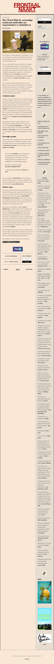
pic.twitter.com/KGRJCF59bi (12, 166)
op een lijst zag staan (18, 184)
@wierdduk (15, 153)
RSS (45, 644)
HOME (18, 269)
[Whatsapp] (17, 242)
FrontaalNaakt (27, 7)
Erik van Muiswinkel (16, 125)
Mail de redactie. (14, 261)
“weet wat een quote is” (15, 213)
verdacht (5, 109)
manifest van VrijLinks (8, 147)
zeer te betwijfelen (10, 226)
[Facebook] (9, 242)
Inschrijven (44, 73)
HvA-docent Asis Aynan (10, 145)
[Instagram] (11, 242)
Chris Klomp (12, 129)
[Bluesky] (3, 242)
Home (27, 659)
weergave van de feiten (19, 78)
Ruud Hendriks (11, 256)
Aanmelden (27, 261)
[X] (5, 242)
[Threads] (15, 242)
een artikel (17, 74)
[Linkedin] (13, 242)
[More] (19, 242)
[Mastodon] (7, 242)
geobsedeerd (17, 178)
